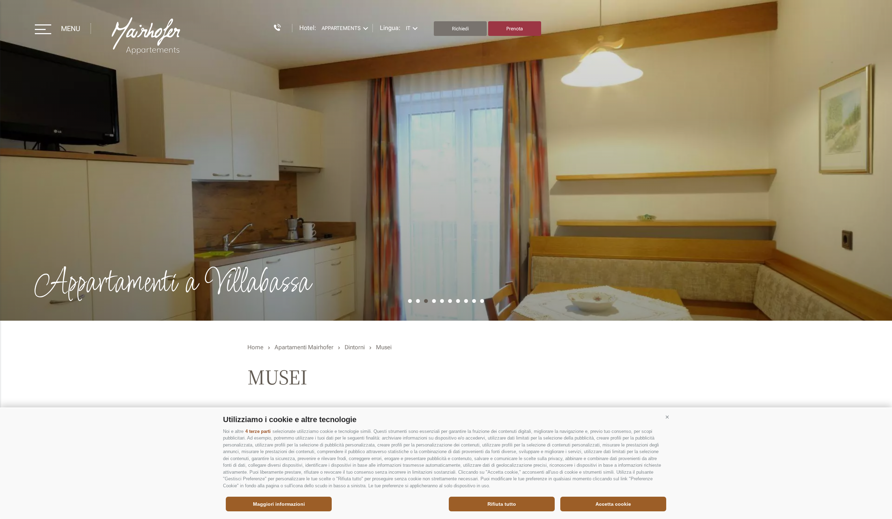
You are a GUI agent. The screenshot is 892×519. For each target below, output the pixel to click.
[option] (446, 160)
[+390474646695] (274, 26)
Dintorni (355, 347)
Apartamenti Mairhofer (304, 347)
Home (255, 347)
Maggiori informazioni (279, 504)
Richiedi (460, 28)
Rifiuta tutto (501, 504)
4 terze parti (258, 431)
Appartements (341, 28)
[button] (667, 417)
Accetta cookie (613, 504)
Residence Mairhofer (146, 36)
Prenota (514, 28)
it (408, 28)
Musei (384, 347)
